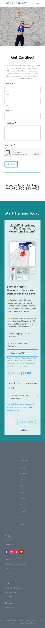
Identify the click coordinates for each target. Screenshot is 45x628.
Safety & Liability (21, 407)
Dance (22, 524)
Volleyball (22, 492)
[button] (30, 246)
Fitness (22, 480)
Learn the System (11, 592)
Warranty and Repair (16, 623)
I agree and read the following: (22, 397)
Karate (22, 467)
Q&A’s (7, 577)
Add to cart (26, 422)
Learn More (8, 545)
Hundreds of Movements (13, 588)
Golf (22, 454)
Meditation (22, 473)
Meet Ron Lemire (10, 573)
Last (7, 105)
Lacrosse (22, 511)
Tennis (22, 518)
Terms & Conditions (15, 404)
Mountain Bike (22, 461)
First (7, 95)
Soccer (22, 486)
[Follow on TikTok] (16, 552)
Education (8, 596)
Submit (11, 164)
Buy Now (8, 540)
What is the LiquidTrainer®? (15, 564)
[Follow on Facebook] (6, 552)
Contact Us (8, 607)
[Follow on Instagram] (12, 552)
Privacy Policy (13, 410)
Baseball (22, 499)
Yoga (22, 505)
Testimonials (9, 568)
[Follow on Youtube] (22, 552)
